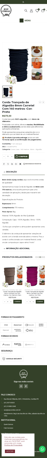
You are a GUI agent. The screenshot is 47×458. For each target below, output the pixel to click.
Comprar (23, 156)
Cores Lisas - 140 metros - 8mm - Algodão (26, 149)
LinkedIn (12, 164)
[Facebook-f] (26, 386)
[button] (22, 20)
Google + (16, 164)
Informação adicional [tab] (18, 248)
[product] (12, 275)
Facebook (4, 164)
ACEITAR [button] (9, 451)
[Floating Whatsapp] (42, 449)
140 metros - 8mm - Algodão (32, 289)
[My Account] (31, 10)
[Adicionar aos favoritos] (19, 267)
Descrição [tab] (11, 172)
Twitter (8, 164)
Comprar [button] (17, 301)
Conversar (45, 449)
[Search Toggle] (26, 10)
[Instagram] (21, 386)
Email (20, 164)
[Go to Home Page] (2, 25)
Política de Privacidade (13, 445)
